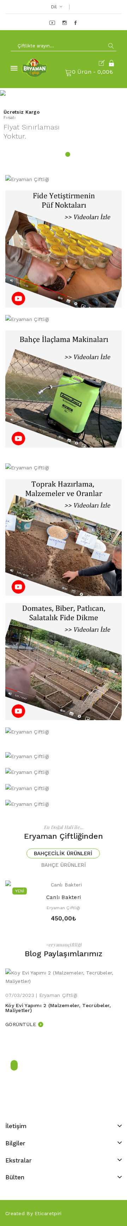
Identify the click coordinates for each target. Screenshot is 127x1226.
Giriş (112, 63)
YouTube (52, 23)
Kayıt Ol (103, 63)
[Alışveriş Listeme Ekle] (63, 881)
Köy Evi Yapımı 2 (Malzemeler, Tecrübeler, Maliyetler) (58, 1008)
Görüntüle (20, 1024)
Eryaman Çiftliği (63, 907)
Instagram (65, 23)
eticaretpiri (48, 1213)
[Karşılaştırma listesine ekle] (76, 881)
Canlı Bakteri (63, 897)
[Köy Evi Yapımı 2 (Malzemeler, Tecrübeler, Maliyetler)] (63, 976)
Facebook (76, 23)
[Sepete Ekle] (51, 881)
